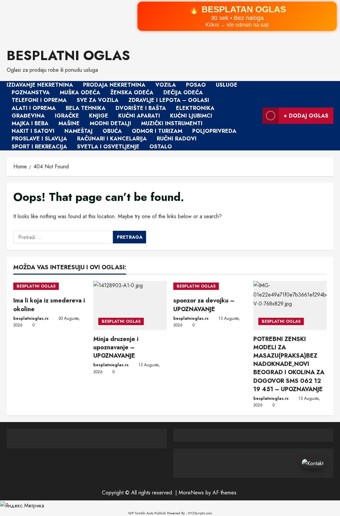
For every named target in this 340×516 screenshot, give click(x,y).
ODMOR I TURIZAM (157, 131)
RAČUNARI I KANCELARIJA (112, 139)
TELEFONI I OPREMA (39, 100)
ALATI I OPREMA (34, 108)
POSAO (196, 85)
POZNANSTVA (31, 92)
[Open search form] (255, 116)
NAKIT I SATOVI (33, 131)
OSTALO (160, 146)
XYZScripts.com (200, 513)
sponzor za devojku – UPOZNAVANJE (203, 304)
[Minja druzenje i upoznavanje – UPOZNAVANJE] (130, 305)
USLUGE (226, 85)
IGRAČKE (67, 116)
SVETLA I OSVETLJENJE (108, 146)
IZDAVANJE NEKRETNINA (40, 85)
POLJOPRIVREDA (214, 131)
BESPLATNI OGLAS (68, 55)
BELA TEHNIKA (86, 108)
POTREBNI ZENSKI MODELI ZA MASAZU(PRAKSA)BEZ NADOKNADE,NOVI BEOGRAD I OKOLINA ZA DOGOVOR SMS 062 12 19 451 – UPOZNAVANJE (288, 364)
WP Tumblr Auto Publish (147, 513)
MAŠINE (69, 123)
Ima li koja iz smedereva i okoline (49, 304)
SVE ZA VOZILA (98, 100)
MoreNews (191, 492)
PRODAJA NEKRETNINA (114, 85)
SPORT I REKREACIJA (39, 146)
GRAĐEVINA (28, 116)
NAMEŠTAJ (78, 131)
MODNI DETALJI (110, 123)
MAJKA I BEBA (30, 123)
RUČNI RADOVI (177, 139)
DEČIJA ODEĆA (183, 92)
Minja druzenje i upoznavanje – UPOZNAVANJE (115, 347)
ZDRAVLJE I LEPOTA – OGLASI (168, 100)
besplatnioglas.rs (30, 318)
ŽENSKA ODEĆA (131, 92)
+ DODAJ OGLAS (306, 116)
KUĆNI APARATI (139, 116)
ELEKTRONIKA (195, 108)
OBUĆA (112, 131)
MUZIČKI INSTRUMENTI (172, 123)
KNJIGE (98, 116)
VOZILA (165, 85)
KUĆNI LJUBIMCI (191, 116)
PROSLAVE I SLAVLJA (39, 139)
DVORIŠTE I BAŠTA (141, 108)
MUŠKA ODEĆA (80, 92)
